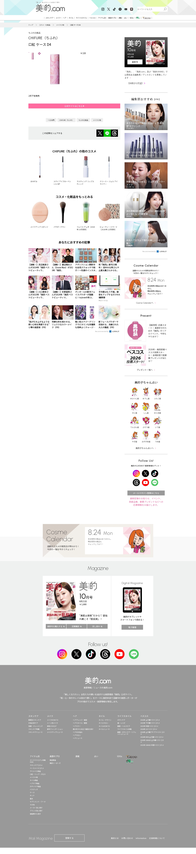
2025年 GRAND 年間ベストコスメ (152, 745)
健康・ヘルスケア (123, 726)
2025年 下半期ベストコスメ (150, 723)
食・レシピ (121, 723)
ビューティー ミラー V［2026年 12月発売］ (108, 228)
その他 (32, 804)
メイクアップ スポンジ (39, 227)
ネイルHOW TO (104, 726)
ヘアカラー (77, 726)
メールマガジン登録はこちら (146, 493)
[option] (32, 56)
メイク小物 (60, 25)
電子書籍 (132, 627)
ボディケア (121, 720)
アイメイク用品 (35, 771)
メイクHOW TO (52, 720)
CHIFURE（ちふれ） (44, 37)
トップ (30, 25)
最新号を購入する (54, 626)
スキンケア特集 (33, 729)
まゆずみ (33, 181)
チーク (32, 792)
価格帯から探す (35, 814)
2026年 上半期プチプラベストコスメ (152, 733)
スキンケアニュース (35, 732)
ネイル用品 (34, 780)
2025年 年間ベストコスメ (149, 726)
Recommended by (102, 331)
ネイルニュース (104, 729)
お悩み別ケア (33, 723)
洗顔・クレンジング (35, 726)
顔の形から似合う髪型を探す (83, 729)
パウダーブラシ (59, 227)
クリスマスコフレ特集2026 (38, 761)
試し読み (96, 626)
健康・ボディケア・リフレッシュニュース (126, 733)
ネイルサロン (103, 723)
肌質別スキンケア (34, 720)
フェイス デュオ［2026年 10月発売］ (86, 228)
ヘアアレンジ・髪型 (80, 720)
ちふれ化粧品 (34, 33)
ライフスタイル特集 (124, 729)
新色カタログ (52, 726)
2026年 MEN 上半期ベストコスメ (151, 737)
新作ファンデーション (55, 729)
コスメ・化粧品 (44, 25)
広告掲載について (157, 838)
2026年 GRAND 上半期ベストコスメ (152, 741)
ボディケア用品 (35, 786)
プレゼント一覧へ (145, 369)
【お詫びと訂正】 (136, 83)
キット (32, 795)
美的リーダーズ (55, 763)
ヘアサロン (77, 735)
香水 (31, 798)
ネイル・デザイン (105, 720)
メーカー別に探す (36, 807)
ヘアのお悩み (77, 732)
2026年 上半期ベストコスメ (150, 720)
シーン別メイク (52, 723)
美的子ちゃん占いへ (145, 448)
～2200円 (51, 120)
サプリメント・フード (38, 801)
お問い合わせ (127, 838)
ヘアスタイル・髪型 (80, 723)
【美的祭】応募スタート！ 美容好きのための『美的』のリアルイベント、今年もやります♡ (157, 331)
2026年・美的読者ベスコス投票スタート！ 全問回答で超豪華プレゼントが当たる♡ (157, 355)
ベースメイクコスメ (37, 768)
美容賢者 (53, 760)
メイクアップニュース (55, 732)
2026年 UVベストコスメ (148, 729)
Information (141, 838)
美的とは (115, 838)
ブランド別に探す (36, 810)
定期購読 (75, 626)
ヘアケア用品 (34, 783)
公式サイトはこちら (73, 106)
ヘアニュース (77, 738)
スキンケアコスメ (36, 765)
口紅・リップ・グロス (38, 774)
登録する (69, 837)
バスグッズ (34, 789)
